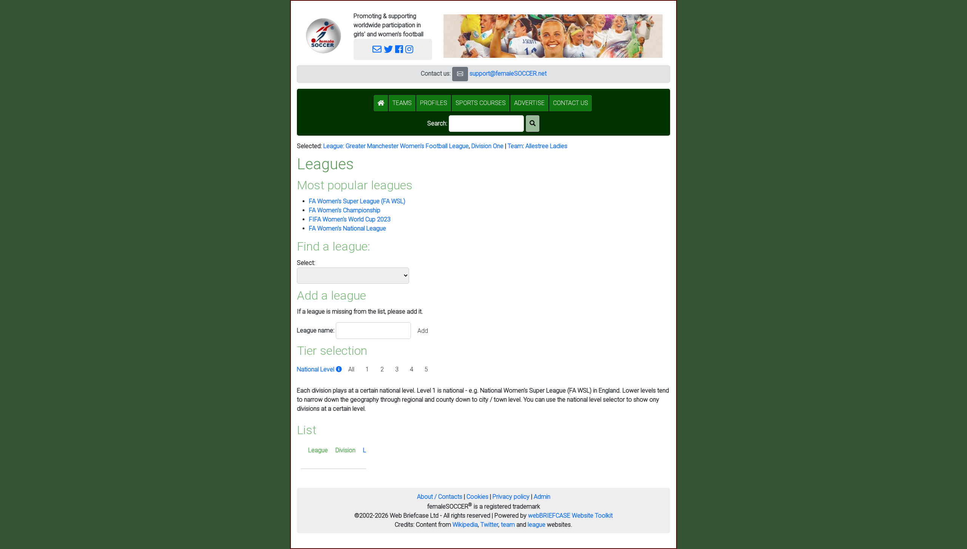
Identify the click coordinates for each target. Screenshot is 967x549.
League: (334, 146)
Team (515, 146)
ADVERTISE (529, 103)
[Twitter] (388, 49)
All (351, 369)
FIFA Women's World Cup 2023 (350, 219)
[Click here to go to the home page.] (323, 35)
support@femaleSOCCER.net (508, 73)
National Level (316, 369)
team (508, 524)
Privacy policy (511, 496)
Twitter (489, 524)
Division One (487, 146)
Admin (542, 496)
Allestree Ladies (546, 146)
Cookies (477, 496)
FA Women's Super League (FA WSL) (357, 201)
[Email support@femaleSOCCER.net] (377, 49)
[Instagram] (409, 49)
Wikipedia (465, 524)
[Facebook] (399, 49)
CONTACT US (570, 103)
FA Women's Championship (344, 210)
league (536, 524)
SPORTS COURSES (481, 103)
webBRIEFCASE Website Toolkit (570, 515)
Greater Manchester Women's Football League (407, 146)
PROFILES (433, 103)
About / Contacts (439, 496)
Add (422, 330)
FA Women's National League (347, 228)
